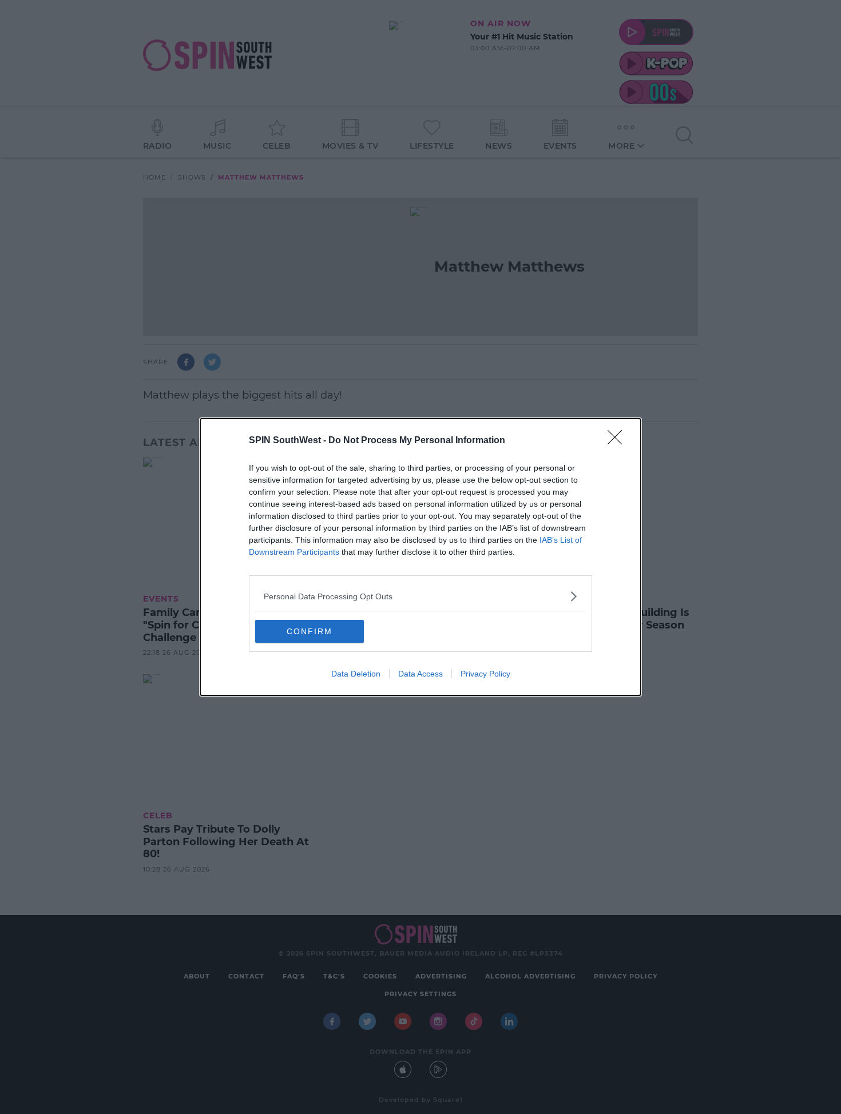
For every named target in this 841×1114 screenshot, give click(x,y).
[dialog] (420, 557)
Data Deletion (355, 673)
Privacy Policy (485, 673)
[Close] (618, 441)
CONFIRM (309, 631)
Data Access (420, 673)
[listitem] (420, 596)
